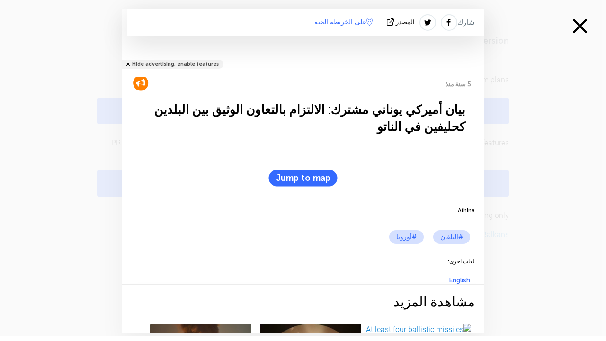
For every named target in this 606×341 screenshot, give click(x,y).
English (459, 280)
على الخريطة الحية (340, 22)
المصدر (405, 22)
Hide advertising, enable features (175, 64)
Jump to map (303, 178)
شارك (466, 22)
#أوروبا (406, 237)
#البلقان (451, 237)
